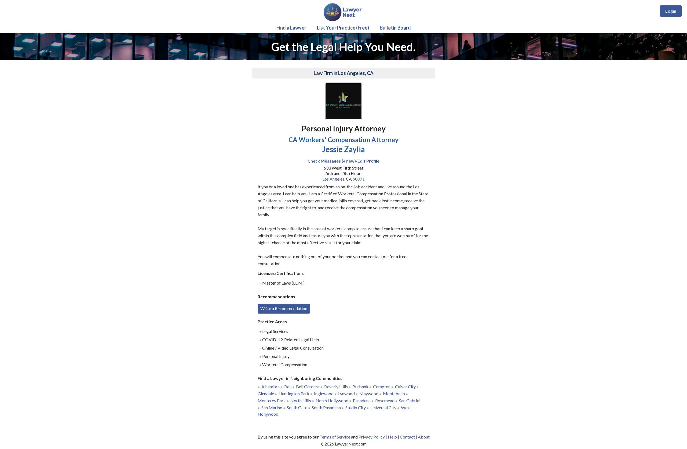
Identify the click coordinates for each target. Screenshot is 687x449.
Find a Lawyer (291, 28)
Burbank (360, 386)
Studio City (355, 407)
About (424, 436)
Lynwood (346, 393)
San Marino (271, 407)
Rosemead (384, 400)
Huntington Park (294, 393)
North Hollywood (332, 400)
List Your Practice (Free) (343, 28)
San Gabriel (409, 400)
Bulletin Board (395, 28)
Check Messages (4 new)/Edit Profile (343, 160)
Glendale (266, 393)
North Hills (300, 400)
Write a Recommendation (283, 308)
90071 (359, 178)
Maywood (368, 393)
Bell (287, 386)
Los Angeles (333, 178)
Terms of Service (335, 436)
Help (392, 436)
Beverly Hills (336, 386)
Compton (381, 386)
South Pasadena (326, 407)
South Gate (297, 407)
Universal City (383, 407)
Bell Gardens (308, 386)
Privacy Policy (372, 436)
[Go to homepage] (344, 20)
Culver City (405, 386)
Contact (407, 436)
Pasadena (362, 400)
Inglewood (324, 393)
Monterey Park (272, 400)
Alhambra (270, 386)
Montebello (394, 393)
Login (670, 10)
